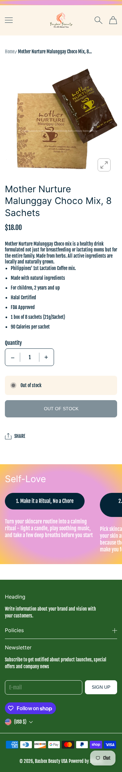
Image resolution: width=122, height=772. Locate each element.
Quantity (13, 343)
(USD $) (20, 722)
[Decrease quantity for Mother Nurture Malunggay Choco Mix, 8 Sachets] (12, 357)
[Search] (98, 20)
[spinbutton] (29, 357)
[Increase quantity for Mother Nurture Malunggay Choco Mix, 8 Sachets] (46, 357)
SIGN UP (101, 687)
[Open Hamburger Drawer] (9, 20)
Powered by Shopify (86, 761)
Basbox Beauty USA (51, 761)
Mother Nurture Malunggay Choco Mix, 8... (55, 51)
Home (10, 51)
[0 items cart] (113, 20)
